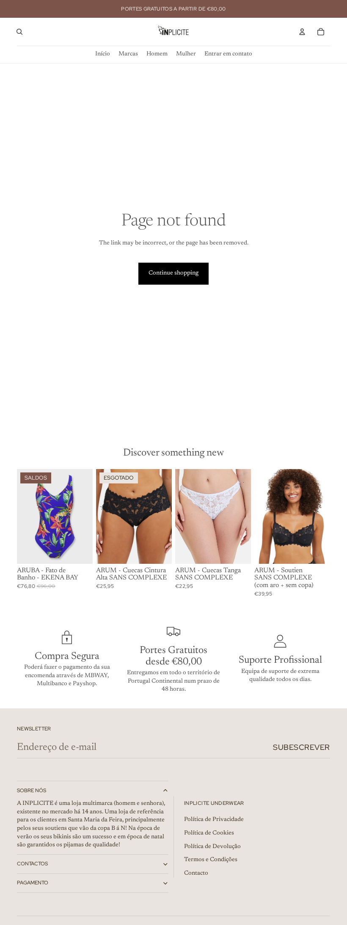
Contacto (196, 873)
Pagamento (32, 882)
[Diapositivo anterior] (102, 516)
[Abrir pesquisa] (19, 31)
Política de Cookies (209, 833)
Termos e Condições (210, 860)
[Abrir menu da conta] (302, 31)
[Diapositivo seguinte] (165, 516)
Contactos (32, 863)
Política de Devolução (212, 847)
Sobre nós (31, 790)
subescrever (301, 747)
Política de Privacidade (214, 820)
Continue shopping (173, 273)
